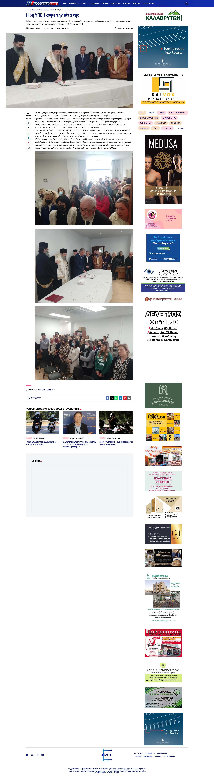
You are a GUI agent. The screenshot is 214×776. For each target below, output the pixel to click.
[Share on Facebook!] (28, 123)
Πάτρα (155, 128)
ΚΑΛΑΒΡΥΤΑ (161, 123)
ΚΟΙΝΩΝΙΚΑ (175, 123)
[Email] (28, 148)
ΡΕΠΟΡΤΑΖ (167, 128)
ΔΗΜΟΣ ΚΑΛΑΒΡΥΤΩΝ (149, 118)
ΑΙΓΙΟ (142, 113)
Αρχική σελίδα (30, 10)
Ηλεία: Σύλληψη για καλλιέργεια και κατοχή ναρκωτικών (41, 443)
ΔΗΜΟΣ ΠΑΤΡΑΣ (169, 118)
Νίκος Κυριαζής (36, 28)
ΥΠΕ (52, 10)
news (29, 438)
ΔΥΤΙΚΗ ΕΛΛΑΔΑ (43, 10)
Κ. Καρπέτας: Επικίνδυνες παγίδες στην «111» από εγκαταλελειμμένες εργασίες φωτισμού (79, 444)
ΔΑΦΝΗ (161, 113)
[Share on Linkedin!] (28, 138)
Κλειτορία (144, 128)
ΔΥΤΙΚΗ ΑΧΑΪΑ (145, 123)
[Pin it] (28, 143)
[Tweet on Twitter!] (28, 128)
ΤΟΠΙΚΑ (180, 128)
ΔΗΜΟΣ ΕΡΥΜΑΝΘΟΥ (177, 113)
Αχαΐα (151, 113)
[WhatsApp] (28, 133)
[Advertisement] (163, 362)
